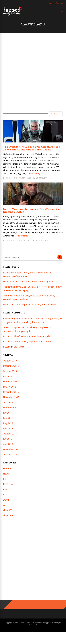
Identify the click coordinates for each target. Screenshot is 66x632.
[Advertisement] (33, 72)
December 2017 (11, 391)
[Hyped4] (12, 15)
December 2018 (11, 365)
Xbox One (8, 515)
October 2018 (10, 371)
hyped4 (8, 178)
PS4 (5, 494)
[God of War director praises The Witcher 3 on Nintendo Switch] (33, 203)
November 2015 (11, 449)
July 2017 (7, 412)
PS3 (5, 489)
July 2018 (7, 376)
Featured (7, 468)
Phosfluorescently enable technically (32, 336)
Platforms (8, 484)
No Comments (42, 178)
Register (59, 3)
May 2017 (8, 423)
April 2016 (8, 444)
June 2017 (8, 418)
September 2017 (11, 407)
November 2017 (11, 397)
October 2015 (10, 454)
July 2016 (7, 438)
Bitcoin (6, 336)
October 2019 (10, 360)
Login (51, 3)
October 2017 (10, 402)
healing (6, 327)
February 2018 (10, 381)
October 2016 (10, 433)
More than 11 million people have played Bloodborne (29, 304)
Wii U (5, 504)
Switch (6, 499)
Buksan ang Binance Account (17, 318)
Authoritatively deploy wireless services (33, 341)
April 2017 (8, 428)
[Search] (59, 257)
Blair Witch (19, 346)
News (6, 473)
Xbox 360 (7, 510)
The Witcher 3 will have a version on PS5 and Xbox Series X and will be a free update (31, 148)
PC (4, 478)
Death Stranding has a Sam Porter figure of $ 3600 (28, 281)
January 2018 (9, 386)
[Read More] (34, 173)
